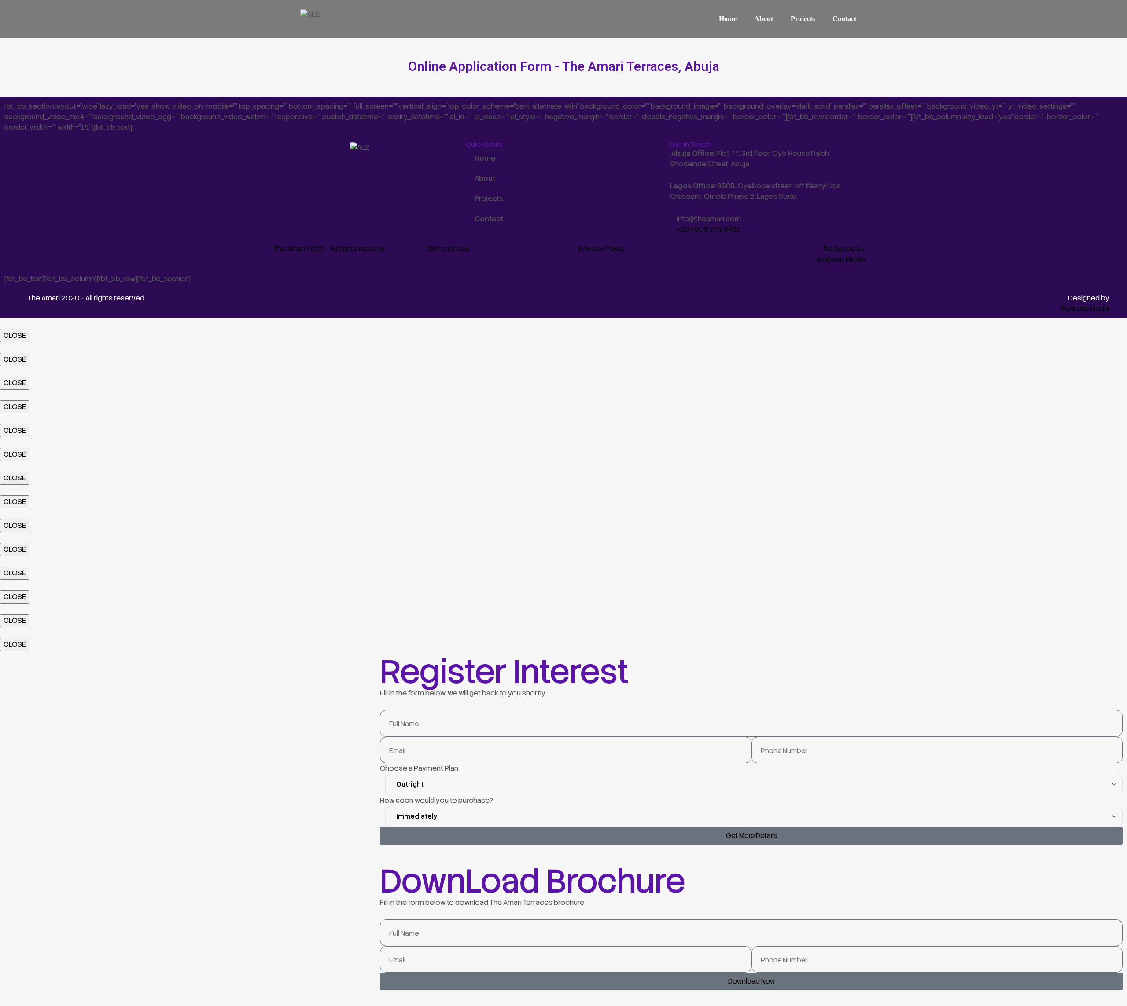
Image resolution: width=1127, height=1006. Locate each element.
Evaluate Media (841, 259)
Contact (844, 18)
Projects (803, 18)
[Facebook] (273, 164)
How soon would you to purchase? (436, 800)
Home (728, 18)
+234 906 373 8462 (709, 229)
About (763, 18)
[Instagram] (309, 164)
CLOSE (15, 335)
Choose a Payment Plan (419, 768)
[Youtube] (346, 164)
